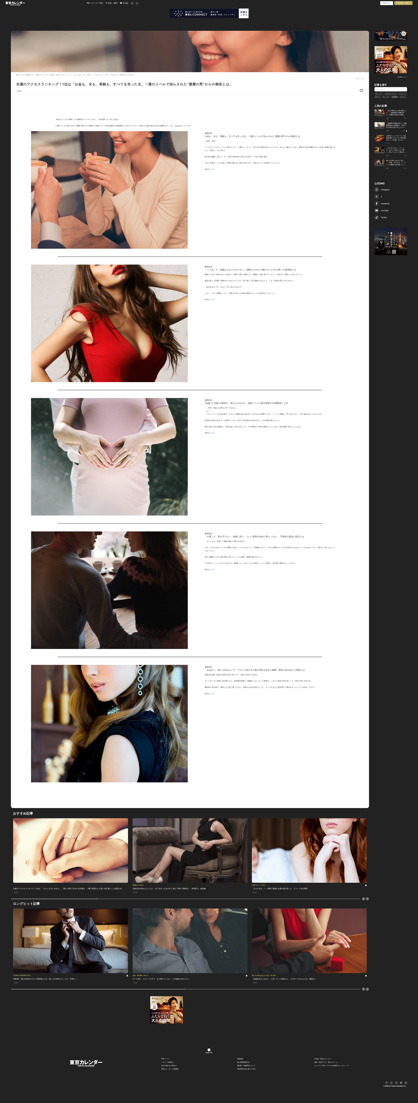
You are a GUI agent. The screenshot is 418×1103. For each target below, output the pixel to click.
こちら (212, 169)
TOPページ (165, 1058)
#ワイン (377, 97)
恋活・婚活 (112, 3)
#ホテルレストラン (391, 94)
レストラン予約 (96, 3)
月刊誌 (125, 3)
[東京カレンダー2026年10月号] (166, 1010)
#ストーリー (379, 94)
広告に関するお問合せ (168, 1065)
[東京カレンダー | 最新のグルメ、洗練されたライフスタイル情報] (46, 3)
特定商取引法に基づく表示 (246, 1069)
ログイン (386, 3)
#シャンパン (403, 94)
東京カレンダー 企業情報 (169, 1069)
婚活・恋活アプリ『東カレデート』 (326, 1062)
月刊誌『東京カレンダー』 (323, 1058)
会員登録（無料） (403, 3)
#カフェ (403, 97)
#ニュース (386, 97)
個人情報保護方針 (243, 1062)
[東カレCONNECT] (209, 13)
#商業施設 (395, 97)
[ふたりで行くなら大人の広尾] (391, 59)
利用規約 (240, 1058)
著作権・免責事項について (246, 1065)
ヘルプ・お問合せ (167, 1062)
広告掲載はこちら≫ (402, 77)
